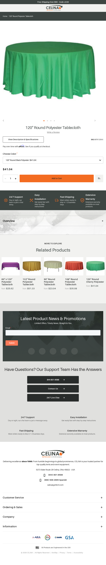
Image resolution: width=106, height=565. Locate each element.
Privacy (62, 553)
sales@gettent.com (55, 485)
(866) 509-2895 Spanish (55, 480)
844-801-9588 (53, 379)
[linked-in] (63, 351)
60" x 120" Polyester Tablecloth (7, 282)
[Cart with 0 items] (102, 8)
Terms (69, 553)
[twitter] (74, 351)
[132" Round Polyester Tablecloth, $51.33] (32, 266)
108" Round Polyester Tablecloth (71, 282)
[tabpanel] (49, 70)
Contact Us (53, 388)
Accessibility (78, 553)
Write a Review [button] (53, 132)
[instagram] (42, 351)
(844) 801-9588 (55, 475)
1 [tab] (43, 120)
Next (94, 120)
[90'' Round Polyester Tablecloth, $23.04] (53, 266)
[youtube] (53, 351)
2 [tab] (47, 120)
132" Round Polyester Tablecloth (29, 282)
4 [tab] (54, 120)
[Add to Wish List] (99, 178)
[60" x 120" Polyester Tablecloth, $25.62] (11, 266)
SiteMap (54, 553)
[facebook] (31, 351)
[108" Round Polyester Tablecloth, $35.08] (74, 266)
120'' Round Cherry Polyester (95, 280)
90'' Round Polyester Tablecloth (49, 282)
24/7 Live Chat (53, 397)
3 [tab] (50, 120)
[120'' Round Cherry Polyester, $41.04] (95, 266)
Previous (4, 120)
